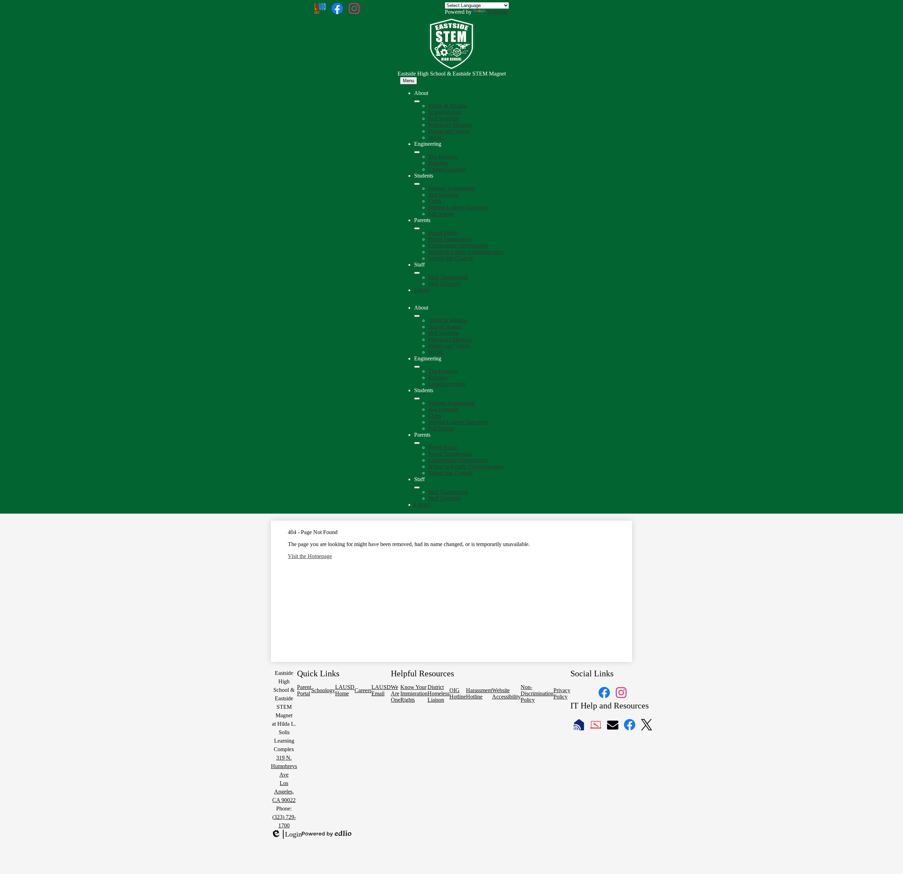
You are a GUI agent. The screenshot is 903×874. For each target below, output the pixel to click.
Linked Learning (447, 169)
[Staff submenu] (417, 273)
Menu (408, 80)
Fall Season (441, 214)
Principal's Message (450, 125)
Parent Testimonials (450, 239)
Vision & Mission (447, 106)
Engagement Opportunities (458, 246)
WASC (436, 137)
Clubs (434, 201)
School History (445, 112)
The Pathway (443, 157)
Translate (497, 12)
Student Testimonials (451, 188)
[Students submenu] (417, 184)
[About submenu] (417, 101)
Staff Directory (444, 284)
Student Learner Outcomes (458, 207)
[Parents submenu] (417, 228)
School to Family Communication (465, 252)
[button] (417, 316)
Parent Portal (442, 233)
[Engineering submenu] (417, 152)
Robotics (438, 163)
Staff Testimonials (448, 277)
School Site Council (450, 258)
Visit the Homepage (310, 556)
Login (286, 834)
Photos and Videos (449, 131)
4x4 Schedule (443, 195)
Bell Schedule (443, 118)
